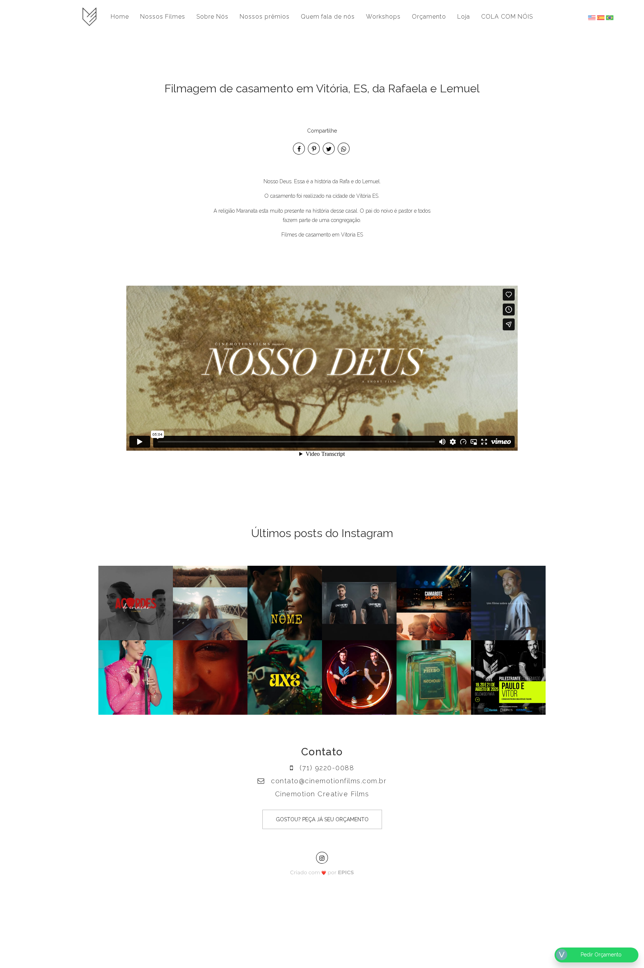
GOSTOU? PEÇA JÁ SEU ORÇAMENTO (322, 819)
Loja (463, 16)
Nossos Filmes (162, 16)
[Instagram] (322, 858)
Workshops (383, 16)
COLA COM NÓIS (507, 16)
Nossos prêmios (265, 16)
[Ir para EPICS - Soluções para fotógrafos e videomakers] (322, 870)
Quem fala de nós (328, 16)
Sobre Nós (212, 16)
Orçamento (429, 16)
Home (120, 16)
